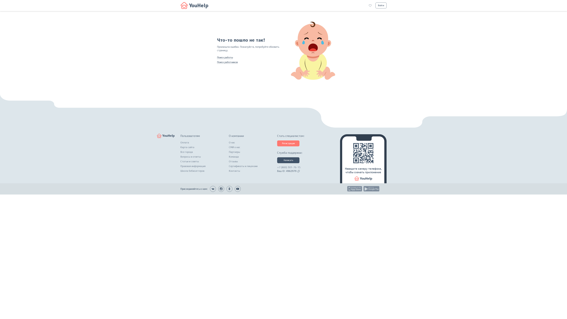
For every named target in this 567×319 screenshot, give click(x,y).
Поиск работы (225, 57)
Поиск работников (227, 62)
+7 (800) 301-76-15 (288, 167)
